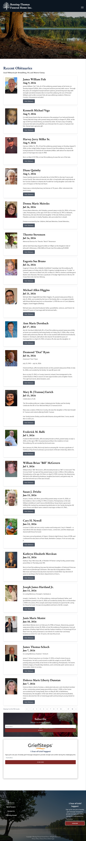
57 (68, 709)
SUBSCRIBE (40, 762)
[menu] (82, 7)
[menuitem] (11, 803)
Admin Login (50, 839)
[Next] (76, 709)
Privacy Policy (35, 839)
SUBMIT (40, 730)
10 (60, 709)
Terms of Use (43, 839)
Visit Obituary (28, 101)
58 (72, 709)
